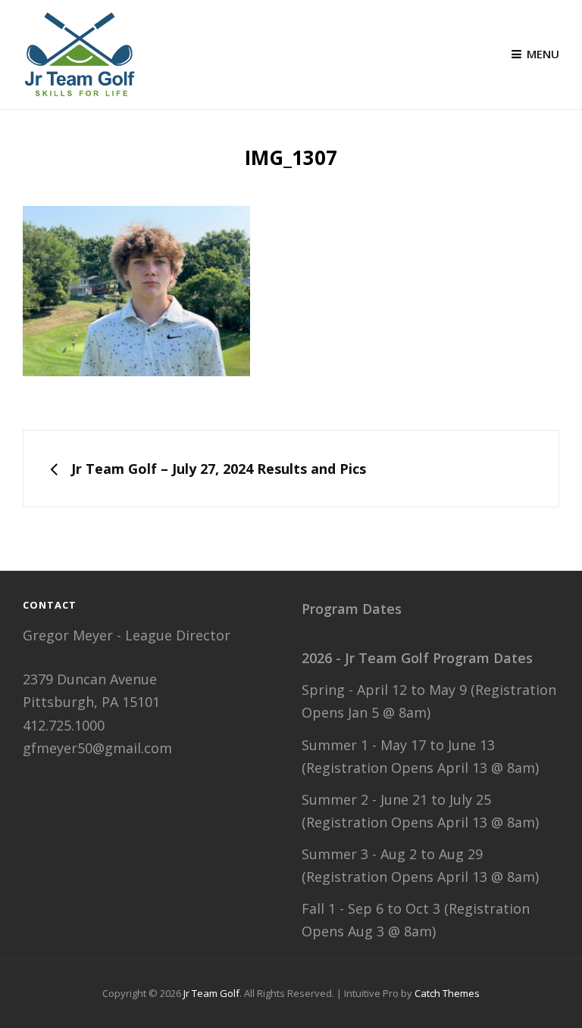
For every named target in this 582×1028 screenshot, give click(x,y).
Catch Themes (447, 993)
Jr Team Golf (211, 993)
